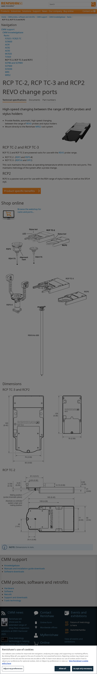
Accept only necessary (82, 668)
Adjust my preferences (12, 668)
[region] (48, 659)
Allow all (62, 668)
